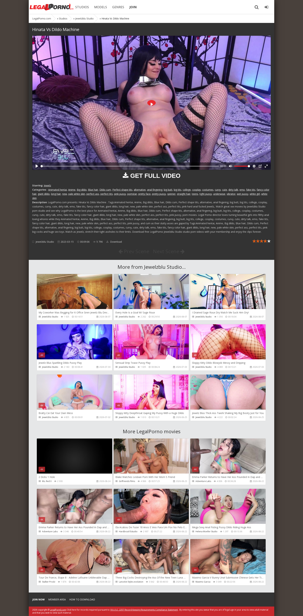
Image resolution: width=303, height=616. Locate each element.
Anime (71, 189)
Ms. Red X (47, 481)
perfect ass (92, 194)
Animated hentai (57, 189)
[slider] (130, 166)
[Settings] (254, 166)
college (187, 189)
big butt (168, 189)
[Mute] (230, 166)
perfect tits (106, 194)
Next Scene (166, 251)
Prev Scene (136, 251)
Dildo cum (105, 189)
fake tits (250, 189)
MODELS (100, 7)
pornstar (132, 194)
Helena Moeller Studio (206, 531)
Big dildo (82, 189)
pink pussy (120, 194)
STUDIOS (82, 7)
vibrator (231, 194)
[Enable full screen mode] (266, 166)
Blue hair (93, 189)
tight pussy (206, 194)
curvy (218, 189)
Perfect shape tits (122, 189)
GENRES (118, 7)
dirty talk (233, 189)
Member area (57, 599)
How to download (82, 599)
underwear (219, 194)
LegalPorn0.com (58, 609)
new (64, 194)
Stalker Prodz (48, 581)
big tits (177, 189)
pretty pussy (159, 194)
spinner (171, 194)
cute (224, 189)
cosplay (196, 189)
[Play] (37, 166)
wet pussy (242, 194)
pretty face (144, 194)
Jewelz (47, 185)
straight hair (183, 194)
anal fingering (154, 189)
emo (242, 189)
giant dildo (44, 194)
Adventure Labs (203, 481)
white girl (255, 194)
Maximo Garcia (203, 581)
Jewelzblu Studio (45, 241)
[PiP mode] (260, 166)
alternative (140, 189)
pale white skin (76, 194)
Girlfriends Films (127, 481)
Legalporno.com (51, 7)
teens (195, 194)
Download (115, 241)
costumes (207, 189)
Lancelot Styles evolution (131, 581)
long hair (56, 194)
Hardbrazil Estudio (128, 531)
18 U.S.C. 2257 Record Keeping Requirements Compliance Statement (144, 609)
